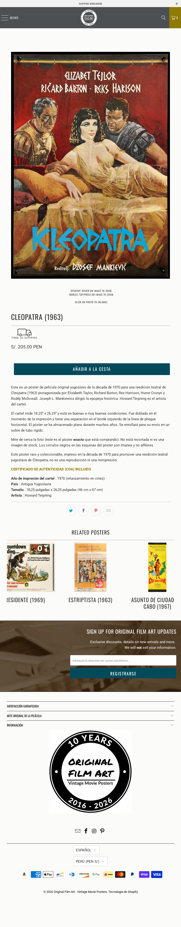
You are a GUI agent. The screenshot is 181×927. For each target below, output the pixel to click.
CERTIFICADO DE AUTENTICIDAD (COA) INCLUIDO (51, 469)
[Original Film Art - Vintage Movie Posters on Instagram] (94, 831)
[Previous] (14, 166)
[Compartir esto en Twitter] (71, 511)
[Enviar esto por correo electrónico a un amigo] (108, 511)
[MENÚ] (2, 17)
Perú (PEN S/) (87, 861)
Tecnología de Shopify (123, 892)
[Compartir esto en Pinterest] (96, 511)
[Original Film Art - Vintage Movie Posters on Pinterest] (102, 831)
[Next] (166, 166)
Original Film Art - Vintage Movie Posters (80, 892)
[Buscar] (163, 17)
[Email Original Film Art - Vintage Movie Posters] (78, 831)
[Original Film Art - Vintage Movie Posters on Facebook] (86, 831)
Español (83, 850)
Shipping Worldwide (90, 3)
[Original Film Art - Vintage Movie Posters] (89, 17)
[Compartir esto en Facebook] (83, 511)
